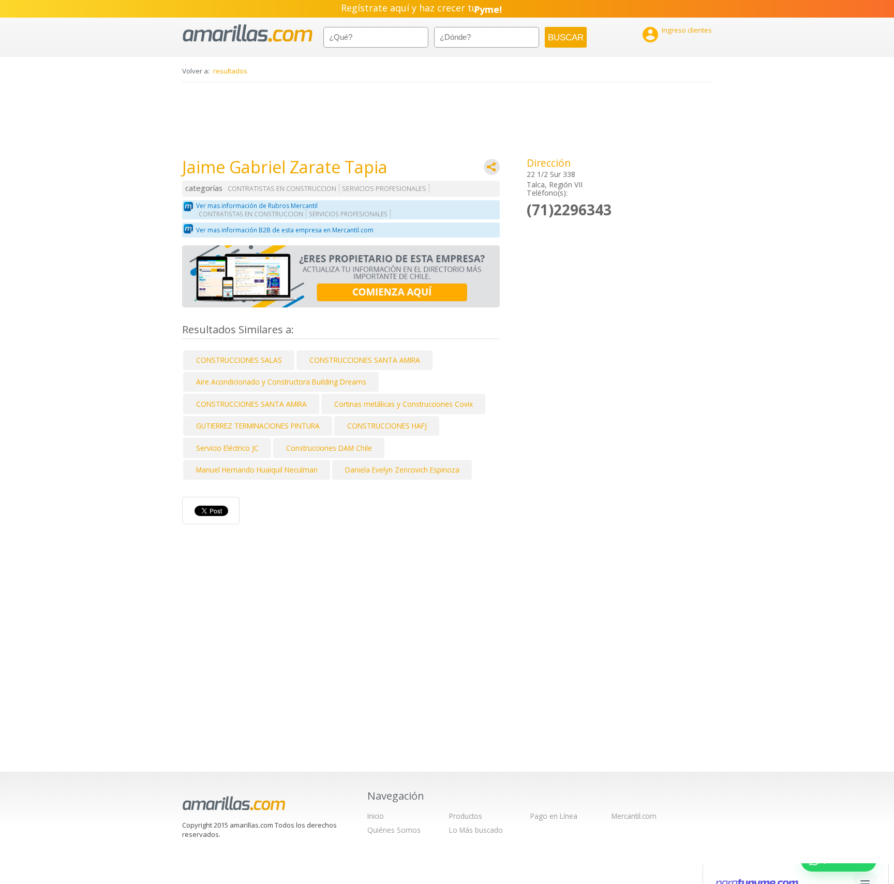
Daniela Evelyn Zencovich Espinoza (402, 470)
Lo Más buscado (476, 830)
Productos (465, 816)
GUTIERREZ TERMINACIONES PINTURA (258, 426)
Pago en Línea (553, 816)
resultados (230, 71)
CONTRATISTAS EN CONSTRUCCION (282, 188)
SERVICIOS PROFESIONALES (384, 188)
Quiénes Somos (394, 830)
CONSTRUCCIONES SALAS (239, 360)
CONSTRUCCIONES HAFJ (387, 426)
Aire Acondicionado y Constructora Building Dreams (281, 382)
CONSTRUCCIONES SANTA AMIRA (364, 360)
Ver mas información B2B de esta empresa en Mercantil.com (285, 230)
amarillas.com (247, 33)
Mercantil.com (634, 816)
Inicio (375, 816)
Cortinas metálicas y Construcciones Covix (403, 404)
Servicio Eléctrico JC (227, 448)
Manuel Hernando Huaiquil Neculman (257, 470)
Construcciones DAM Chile (329, 448)
